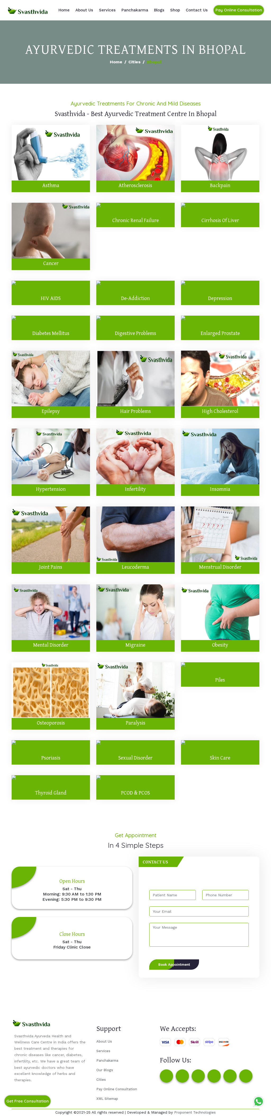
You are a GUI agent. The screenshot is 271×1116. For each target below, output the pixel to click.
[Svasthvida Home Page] (28, 10)
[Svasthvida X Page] (198, 1076)
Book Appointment (174, 965)
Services (107, 10)
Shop (175, 10)
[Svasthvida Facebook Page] (166, 1076)
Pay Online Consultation (238, 9)
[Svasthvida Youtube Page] (245, 1076)
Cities (134, 61)
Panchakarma (134, 10)
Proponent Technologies (195, 1112)
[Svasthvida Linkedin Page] (230, 1076)
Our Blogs (104, 1070)
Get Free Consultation (27, 1101)
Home (64, 10)
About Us (84, 10)
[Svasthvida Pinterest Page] (214, 1076)
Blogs (159, 10)
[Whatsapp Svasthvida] (258, 1101)
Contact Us (197, 10)
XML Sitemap (107, 1099)
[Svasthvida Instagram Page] (182, 1076)
